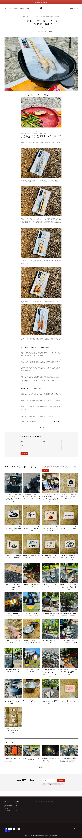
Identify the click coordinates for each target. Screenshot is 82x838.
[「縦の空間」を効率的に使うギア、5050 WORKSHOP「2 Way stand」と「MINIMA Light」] (69, 754)
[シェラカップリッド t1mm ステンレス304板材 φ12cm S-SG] (31, 688)
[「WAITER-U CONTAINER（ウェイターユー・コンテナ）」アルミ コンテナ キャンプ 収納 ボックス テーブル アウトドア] (13, 483)
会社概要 (6, 803)
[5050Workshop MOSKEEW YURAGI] (31, 602)
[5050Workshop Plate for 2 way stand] (13, 658)
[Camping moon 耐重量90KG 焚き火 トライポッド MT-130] (50, 688)
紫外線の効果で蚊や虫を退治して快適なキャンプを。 (50, 759)
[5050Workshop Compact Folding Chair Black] (69, 602)
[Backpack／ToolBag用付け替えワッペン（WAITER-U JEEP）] (13, 515)
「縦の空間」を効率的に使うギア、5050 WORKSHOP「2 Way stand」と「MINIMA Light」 (68, 760)
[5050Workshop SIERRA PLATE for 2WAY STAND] (69, 629)
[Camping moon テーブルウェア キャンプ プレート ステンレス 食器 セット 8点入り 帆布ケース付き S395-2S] (50, 658)
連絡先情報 (46, 835)
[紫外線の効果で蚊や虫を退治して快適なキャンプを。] (50, 754)
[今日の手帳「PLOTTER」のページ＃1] (13, 754)
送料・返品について (8, 810)
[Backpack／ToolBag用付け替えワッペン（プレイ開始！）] (69, 515)
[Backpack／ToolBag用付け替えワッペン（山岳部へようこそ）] (50, 544)
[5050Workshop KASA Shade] (31, 658)
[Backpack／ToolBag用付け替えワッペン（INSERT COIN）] (31, 515)
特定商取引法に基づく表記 (8, 806)
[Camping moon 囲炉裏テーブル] (31, 573)
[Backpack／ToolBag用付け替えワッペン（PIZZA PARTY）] (69, 688)
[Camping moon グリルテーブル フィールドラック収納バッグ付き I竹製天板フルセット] (13, 573)
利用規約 (38, 835)
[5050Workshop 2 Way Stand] (50, 573)
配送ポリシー (42, 835)
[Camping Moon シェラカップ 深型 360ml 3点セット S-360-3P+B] (31, 629)
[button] (71, 8)
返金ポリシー (27, 835)
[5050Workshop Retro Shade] (50, 629)
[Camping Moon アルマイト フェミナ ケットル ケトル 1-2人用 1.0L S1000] (13, 688)
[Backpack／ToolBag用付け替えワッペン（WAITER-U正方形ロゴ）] (69, 483)
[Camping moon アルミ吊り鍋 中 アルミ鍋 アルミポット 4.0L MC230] (69, 658)
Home (24, 16)
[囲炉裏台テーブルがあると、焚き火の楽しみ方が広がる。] (31, 754)
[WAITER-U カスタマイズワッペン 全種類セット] (13, 717)
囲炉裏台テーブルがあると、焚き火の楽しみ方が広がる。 (31, 759)
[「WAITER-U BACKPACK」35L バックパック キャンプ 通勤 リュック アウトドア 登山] (31, 483)
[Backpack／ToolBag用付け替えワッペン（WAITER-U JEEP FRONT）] (69, 544)
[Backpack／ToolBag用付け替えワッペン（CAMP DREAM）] (31, 544)
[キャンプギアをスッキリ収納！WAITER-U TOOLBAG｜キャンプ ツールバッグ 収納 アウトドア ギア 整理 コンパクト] (50, 483)
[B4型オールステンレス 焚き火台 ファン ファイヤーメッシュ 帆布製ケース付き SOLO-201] (69, 573)
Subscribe (61, 780)
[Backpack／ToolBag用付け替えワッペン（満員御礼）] (13, 544)
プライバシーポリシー (8, 808)
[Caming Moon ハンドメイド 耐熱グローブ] (13, 629)
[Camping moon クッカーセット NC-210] (50, 602)
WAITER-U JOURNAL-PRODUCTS (32, 16)
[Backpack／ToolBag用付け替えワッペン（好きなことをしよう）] (50, 515)
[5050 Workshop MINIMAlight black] (13, 602)
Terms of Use (49, 784)
